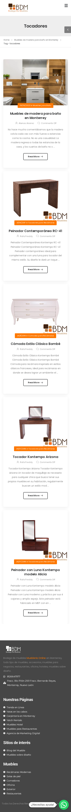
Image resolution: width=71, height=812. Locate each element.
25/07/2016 (21, 561)
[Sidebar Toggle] (67, 29)
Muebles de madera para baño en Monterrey (36, 39)
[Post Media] (35, 82)
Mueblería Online (36, 658)
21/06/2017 (21, 222)
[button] (53, 5)
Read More (34, 156)
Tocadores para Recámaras (41, 222)
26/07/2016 (21, 448)
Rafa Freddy (26, 236)
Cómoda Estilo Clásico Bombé (35, 343)
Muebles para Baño (42, 105)
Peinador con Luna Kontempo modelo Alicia (35, 572)
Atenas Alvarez (26, 123)
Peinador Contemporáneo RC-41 (35, 231)
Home (7, 39)
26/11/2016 (21, 335)
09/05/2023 (25, 105)
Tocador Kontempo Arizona (35, 457)
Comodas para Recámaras (41, 335)
